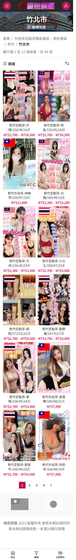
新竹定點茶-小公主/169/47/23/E (53, 263)
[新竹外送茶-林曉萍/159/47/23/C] (19, 164)
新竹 (10, 44)
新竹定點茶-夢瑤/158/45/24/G (19, 399)
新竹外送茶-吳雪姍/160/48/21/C (53, 399)
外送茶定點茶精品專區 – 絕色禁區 (40, 38)
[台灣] (19, 504)
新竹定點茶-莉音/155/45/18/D (54, 127)
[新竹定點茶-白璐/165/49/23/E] (54, 164)
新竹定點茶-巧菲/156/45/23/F (19, 263)
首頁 (6, 38)
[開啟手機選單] (7, 6)
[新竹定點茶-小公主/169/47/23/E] (54, 232)
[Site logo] (36, 5)
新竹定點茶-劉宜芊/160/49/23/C (19, 466)
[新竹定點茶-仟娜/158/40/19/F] (19, 96)
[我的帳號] (66, 6)
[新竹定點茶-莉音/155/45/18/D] (54, 96)
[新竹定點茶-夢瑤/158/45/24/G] (19, 367)
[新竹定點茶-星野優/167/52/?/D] (54, 299)
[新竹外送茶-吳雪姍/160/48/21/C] (54, 367)
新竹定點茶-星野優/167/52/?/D (53, 331)
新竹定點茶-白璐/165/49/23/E (54, 195)
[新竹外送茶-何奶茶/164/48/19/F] (54, 435)
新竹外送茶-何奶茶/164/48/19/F (53, 466)
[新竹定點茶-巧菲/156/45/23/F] (19, 232)
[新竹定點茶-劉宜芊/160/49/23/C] (19, 435)
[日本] (53, 504)
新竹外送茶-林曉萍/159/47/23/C (19, 195)
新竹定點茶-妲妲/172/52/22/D (19, 331)
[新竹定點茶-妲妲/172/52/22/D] (19, 299)
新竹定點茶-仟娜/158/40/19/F (19, 127)
